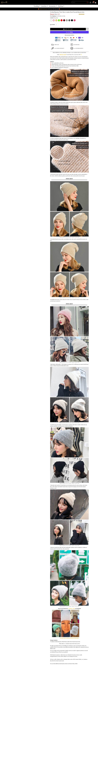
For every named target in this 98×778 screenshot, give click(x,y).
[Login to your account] (90, 3)
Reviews (11, 747)
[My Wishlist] (93, 3)
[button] (82, 14)
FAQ (31, 744)
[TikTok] (51, 750)
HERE (76, 663)
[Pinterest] (57, 748)
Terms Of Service (13, 741)
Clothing (60, 6)
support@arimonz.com (81, 650)
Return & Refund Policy (15, 744)
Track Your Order (13, 740)
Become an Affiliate (34, 747)
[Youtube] (60, 748)
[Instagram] (63, 748)
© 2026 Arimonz (12, 772)
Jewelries (44, 6)
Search (11, 749)
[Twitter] (54, 748)
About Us (32, 743)
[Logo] (4, 2)
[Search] (87, 2)
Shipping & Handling (14, 746)
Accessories (52, 6)
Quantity (52, 24)
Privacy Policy (13, 743)
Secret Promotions (34, 741)
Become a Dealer (33, 746)
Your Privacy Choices (14, 751)
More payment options (69, 35)
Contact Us (12, 750)
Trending (36, 6)
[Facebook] (51, 748)
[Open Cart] (95, 3)
